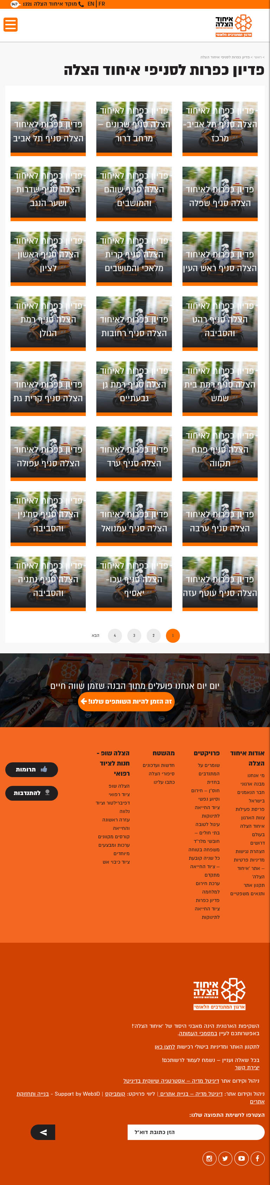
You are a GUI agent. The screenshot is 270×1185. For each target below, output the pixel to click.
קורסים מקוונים (114, 837)
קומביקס (115, 1093)
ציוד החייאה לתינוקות (207, 812)
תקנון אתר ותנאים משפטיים (247, 889)
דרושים (257, 843)
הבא (95, 635)
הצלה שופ (119, 786)
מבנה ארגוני (252, 784)
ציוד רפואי (119, 795)
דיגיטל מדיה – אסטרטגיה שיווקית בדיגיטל (171, 1080)
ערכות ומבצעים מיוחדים (114, 849)
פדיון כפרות (208, 900)
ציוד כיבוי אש (116, 862)
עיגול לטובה (207, 824)
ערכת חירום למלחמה (208, 887)
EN (91, 3)
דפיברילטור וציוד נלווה (113, 807)
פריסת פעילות (250, 809)
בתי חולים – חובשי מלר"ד (207, 837)
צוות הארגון (253, 818)
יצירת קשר (247, 1067)
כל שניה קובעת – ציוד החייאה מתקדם (204, 866)
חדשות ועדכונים (159, 765)
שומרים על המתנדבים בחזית (209, 773)
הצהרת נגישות (250, 851)
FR (101, 3)
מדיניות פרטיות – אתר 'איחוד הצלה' (249, 868)
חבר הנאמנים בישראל (251, 796)
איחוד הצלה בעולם (252, 830)
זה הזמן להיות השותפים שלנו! (129, 701)
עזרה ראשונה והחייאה (116, 824)
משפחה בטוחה (204, 850)
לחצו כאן (165, 1046)
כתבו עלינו (164, 782)
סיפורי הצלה (162, 774)
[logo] (233, 25)
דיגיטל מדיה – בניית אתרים (191, 1093)
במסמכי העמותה (198, 1033)
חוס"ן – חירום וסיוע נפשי (205, 795)
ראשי (258, 57)
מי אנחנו (256, 776)
